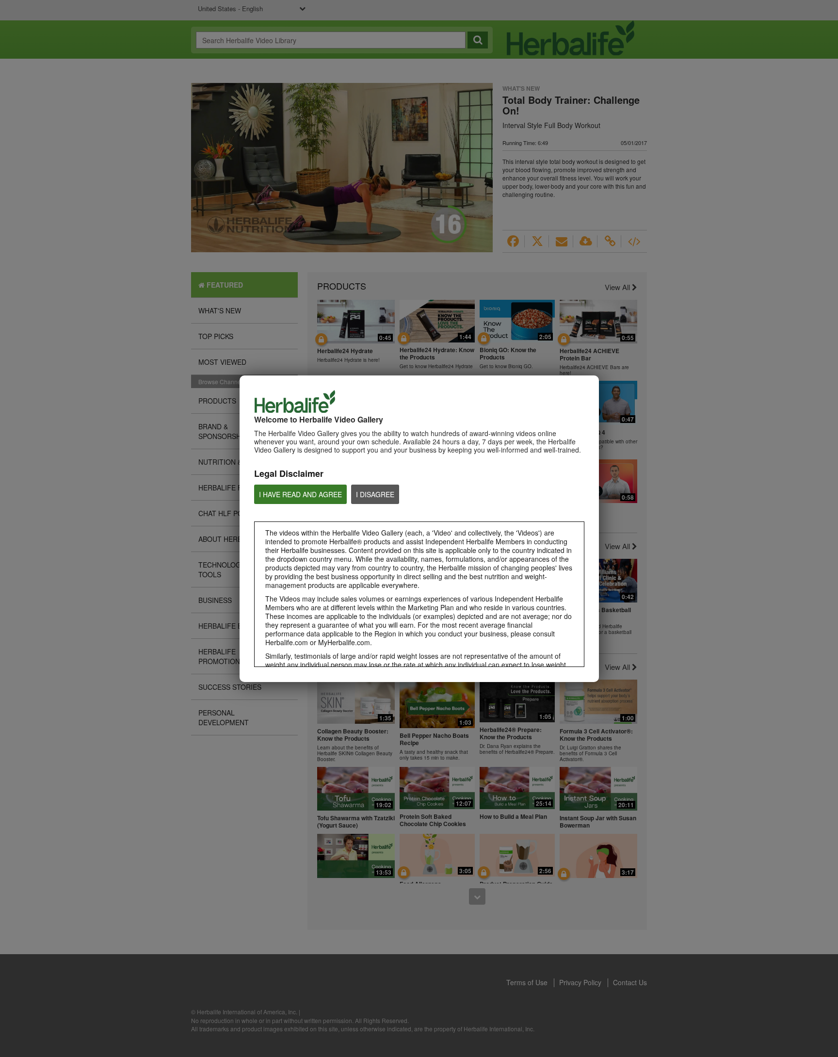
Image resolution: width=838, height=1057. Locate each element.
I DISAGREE (375, 494)
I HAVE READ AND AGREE (300, 494)
